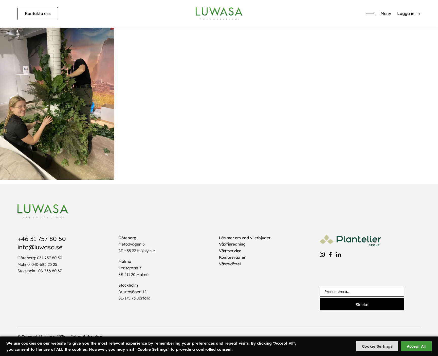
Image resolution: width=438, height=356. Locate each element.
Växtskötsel (230, 263)
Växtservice (230, 250)
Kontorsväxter (232, 257)
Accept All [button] (416, 346)
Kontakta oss (38, 13)
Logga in (405, 13)
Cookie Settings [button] (377, 346)
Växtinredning (232, 244)
